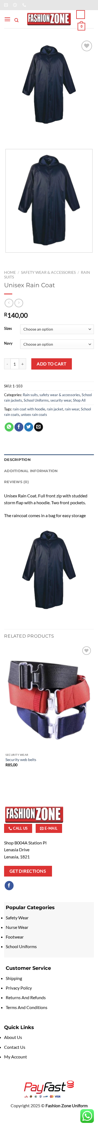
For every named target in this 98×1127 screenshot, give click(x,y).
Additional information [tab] (31, 471)
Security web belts (20, 759)
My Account (15, 1056)
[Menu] (7, 19)
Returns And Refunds (26, 997)
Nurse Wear (17, 927)
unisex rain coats (34, 414)
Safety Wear (17, 917)
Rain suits (30, 395)
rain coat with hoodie (29, 409)
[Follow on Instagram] (18, 885)
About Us (13, 1037)
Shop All (79, 400)
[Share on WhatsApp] (9, 427)
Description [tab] (17, 460)
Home (10, 272)
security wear (60, 400)
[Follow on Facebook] (9, 885)
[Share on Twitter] (28, 427)
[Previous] (9, 135)
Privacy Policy (19, 987)
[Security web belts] (49, 697)
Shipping (14, 978)
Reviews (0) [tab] (16, 482)
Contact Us (14, 1047)
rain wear (72, 409)
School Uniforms (36, 400)
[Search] (16, 20)
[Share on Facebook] (18, 427)
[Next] (24, 135)
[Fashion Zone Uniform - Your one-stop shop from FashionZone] (49, 19)
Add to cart (51, 363)
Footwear (15, 936)
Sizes (8, 329)
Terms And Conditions (26, 1007)
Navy (8, 343)
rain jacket (55, 409)
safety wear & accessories (48, 272)
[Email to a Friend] (38, 427)
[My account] (80, 14)
